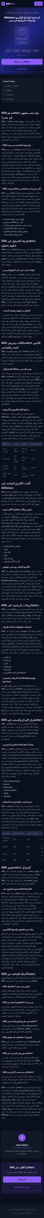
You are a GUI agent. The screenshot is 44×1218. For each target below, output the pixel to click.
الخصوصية (20, 1213)
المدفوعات (9, 95)
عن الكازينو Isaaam (12, 86)
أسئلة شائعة (10, 99)
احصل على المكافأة (22, 1187)
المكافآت (9, 90)
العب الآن (38, 4)
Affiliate (29, 1213)
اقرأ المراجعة (22, 69)
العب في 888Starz (22, 62)
